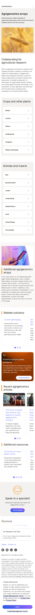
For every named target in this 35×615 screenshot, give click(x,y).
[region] (17, 596)
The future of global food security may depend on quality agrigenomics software (14, 415)
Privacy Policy (11, 600)
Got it (17, 607)
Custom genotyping (12, 319)
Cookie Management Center (13, 596)
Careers (4, 544)
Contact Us (12, 544)
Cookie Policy (25, 598)
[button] (13, 330)
